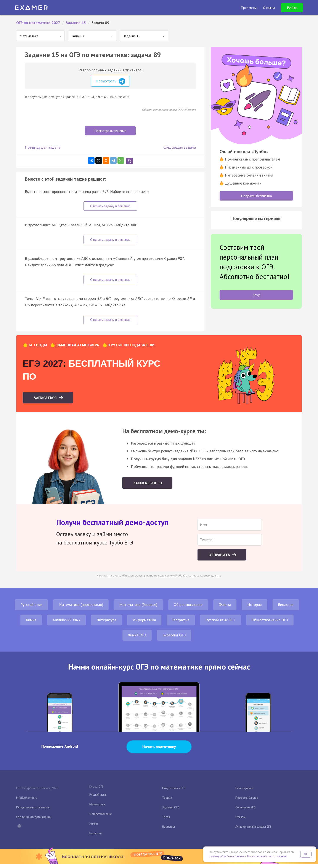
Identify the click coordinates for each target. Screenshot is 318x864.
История (254, 604)
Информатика (144, 619)
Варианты (168, 827)
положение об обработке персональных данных (189, 575)
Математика (97, 804)
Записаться (46, 397)
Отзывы (240, 817)
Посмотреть (106, 81)
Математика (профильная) (81, 604)
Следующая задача (179, 147)
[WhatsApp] (120, 160)
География (180, 619)
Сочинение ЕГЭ (245, 807)
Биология (286, 604)
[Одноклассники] (106, 160)
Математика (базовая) (138, 604)
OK (306, 854)
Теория (167, 798)
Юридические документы (33, 807)
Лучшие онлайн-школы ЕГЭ (253, 827)
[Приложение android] (19, 827)
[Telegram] (113, 160)
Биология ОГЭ (174, 635)
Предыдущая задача (42, 147)
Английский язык (66, 619)
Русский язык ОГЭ (220, 619)
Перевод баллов (246, 798)
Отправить (220, 554)
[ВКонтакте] (91, 160)
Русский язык (31, 604)
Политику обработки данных (226, 856)
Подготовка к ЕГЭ (173, 788)
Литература (106, 619)
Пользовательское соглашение (267, 856)
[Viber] (129, 161)
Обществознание (188, 604)
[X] (98, 160)
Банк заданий (244, 788)
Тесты (166, 817)
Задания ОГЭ (170, 807)
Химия (31, 619)
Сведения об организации (33, 817)
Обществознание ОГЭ (270, 619)
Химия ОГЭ (137, 635)
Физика (225, 604)
